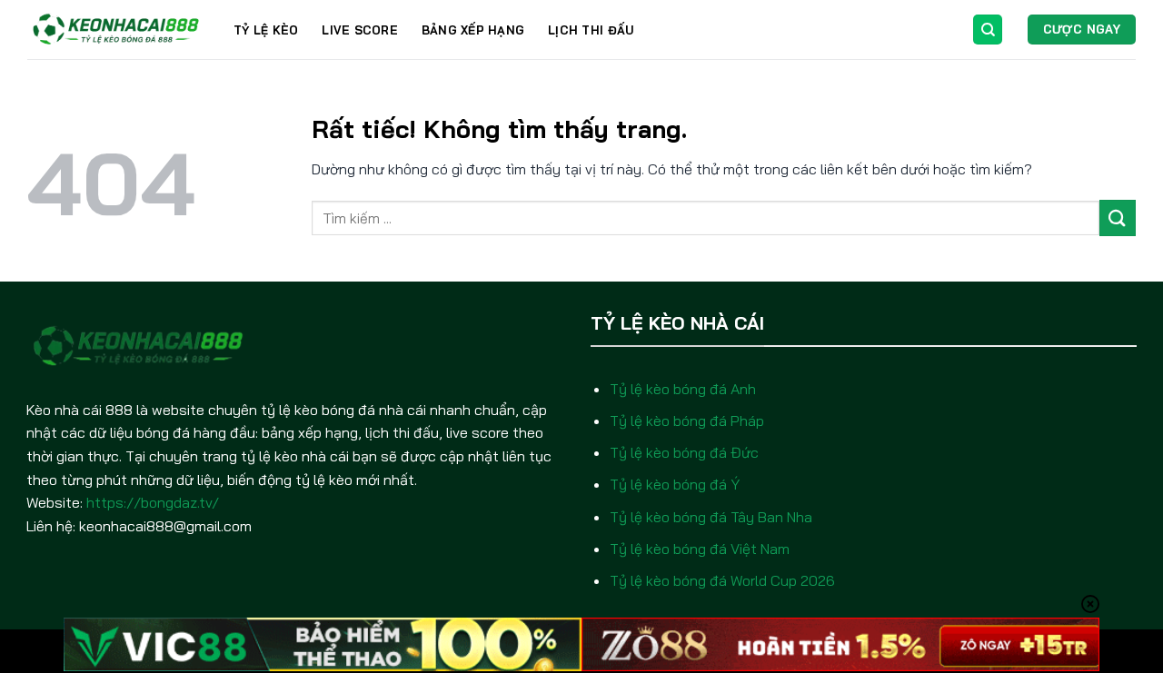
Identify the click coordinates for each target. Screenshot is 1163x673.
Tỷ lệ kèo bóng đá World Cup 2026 (722, 580)
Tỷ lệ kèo (266, 30)
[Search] (987, 30)
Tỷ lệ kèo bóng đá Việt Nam (700, 548)
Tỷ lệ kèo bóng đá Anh (683, 389)
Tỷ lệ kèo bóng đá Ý (675, 484)
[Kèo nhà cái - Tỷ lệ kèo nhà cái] (116, 29)
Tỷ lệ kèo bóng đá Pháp (687, 420)
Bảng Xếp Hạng (473, 30)
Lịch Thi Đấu (590, 30)
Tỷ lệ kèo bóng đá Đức (684, 452)
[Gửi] (1117, 217)
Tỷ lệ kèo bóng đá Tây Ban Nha (711, 517)
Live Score (360, 30)
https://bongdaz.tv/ (152, 502)
